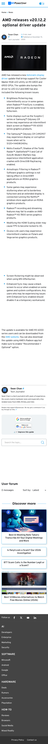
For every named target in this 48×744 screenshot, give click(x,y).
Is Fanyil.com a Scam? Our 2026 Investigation (24, 552)
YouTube (28, 618)
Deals (4, 687)
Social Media (7, 725)
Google (5, 670)
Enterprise (6, 637)
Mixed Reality (8, 731)
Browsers (6, 720)
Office (4, 675)
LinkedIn (35, 618)
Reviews (5, 715)
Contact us (32, 740)
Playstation (7, 703)
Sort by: (27, 490)
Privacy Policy (17, 740)
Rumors (5, 693)
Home (4, 12)
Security (5, 647)
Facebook (14, 618)
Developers (7, 632)
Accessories (7, 698)
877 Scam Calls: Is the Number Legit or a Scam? (24, 564)
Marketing (6, 642)
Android (5, 665)
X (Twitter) (21, 618)
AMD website (12, 337)
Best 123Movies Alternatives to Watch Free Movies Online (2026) (24, 599)
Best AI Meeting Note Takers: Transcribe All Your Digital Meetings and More (24, 538)
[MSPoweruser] (17, 3)
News (11, 12)
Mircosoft (6, 660)
